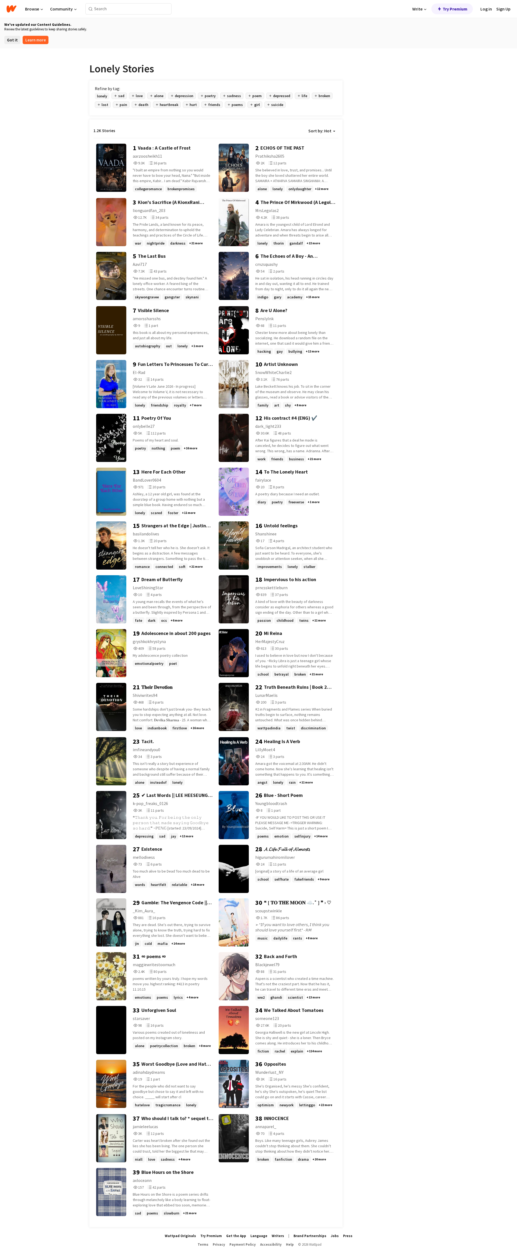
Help (290, 1244)
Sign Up (503, 9)
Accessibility (271, 1244)
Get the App (236, 1236)
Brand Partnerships (310, 1236)
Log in (486, 9)
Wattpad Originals (180, 1236)
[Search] (90, 9)
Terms (203, 1244)
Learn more (35, 40)
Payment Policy (242, 1244)
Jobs (335, 1236)
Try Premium (455, 9)
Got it (12, 40)
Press (347, 1236)
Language (258, 1236)
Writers (278, 1236)
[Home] (11, 9)
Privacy (219, 1244)
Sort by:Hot (319, 130)
